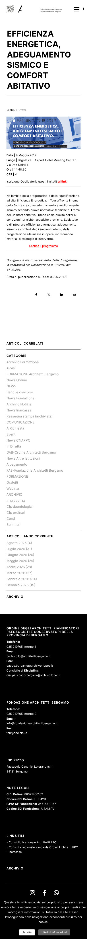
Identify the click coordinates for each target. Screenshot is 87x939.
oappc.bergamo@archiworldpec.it (29, 665)
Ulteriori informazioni (54, 932)
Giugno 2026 (16, 555)
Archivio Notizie (18, 404)
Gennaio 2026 (17, 585)
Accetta (27, 932)
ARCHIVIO (14, 494)
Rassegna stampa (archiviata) (29, 416)
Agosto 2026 (16, 543)
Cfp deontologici (19, 506)
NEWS (11, 386)
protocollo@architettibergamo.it (28, 656)
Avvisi (11, 368)
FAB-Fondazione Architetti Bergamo (34, 470)
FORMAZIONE (17, 476)
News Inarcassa (18, 410)
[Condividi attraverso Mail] (74, 295)
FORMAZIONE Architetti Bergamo (32, 374)
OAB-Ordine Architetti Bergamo (31, 452)
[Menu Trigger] (76, 9)
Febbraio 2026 (17, 579)
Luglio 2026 (15, 549)
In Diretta (13, 446)
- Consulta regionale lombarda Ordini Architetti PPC (42, 847)
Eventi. (23, 110)
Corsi (10, 518)
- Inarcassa (14, 852)
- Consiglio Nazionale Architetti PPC (31, 842)
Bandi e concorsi (19, 392)
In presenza (15, 500)
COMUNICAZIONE (20, 422)
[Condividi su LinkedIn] (62, 295)
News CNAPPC (18, 440)
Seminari (13, 524)
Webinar (12, 488)
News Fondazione (20, 398)
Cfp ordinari (15, 512)
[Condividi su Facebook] (36, 295)
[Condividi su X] (49, 295)
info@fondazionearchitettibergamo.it (32, 723)
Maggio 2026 (16, 561)
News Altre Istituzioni (23, 458)
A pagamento (16, 464)
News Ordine (16, 380)
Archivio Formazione (22, 362)
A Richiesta (15, 428)
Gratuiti (12, 482)
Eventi (11, 434)
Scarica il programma (43, 246)
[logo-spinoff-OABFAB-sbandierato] (36, 9)
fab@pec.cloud (16, 733)
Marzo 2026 (15, 573)
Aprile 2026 (15, 567)
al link (62, 181)
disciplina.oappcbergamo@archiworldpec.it (33, 675)
